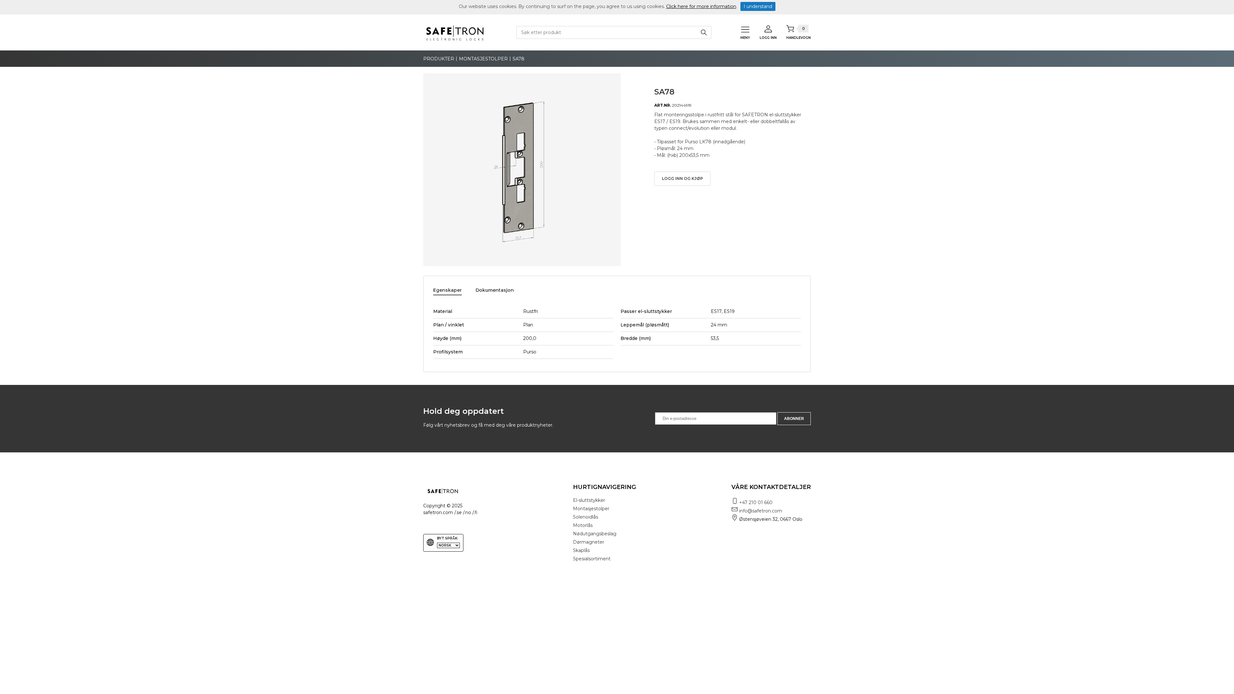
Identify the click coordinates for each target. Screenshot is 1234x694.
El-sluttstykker (589, 500)
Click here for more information (701, 6)
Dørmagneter (588, 542)
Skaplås (581, 550)
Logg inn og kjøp (682, 178)
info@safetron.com (760, 511)
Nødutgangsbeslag (594, 534)
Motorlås (583, 525)
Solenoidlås (585, 517)
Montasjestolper (483, 59)
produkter (438, 59)
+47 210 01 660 (756, 502)
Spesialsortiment (592, 559)
